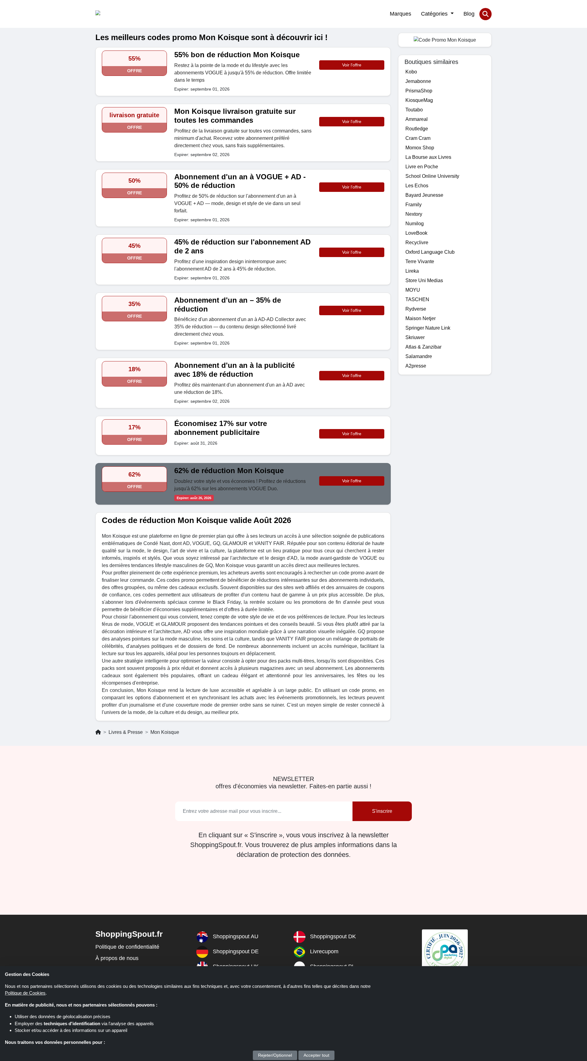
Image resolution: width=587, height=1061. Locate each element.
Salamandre (418, 356)
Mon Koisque (164, 732)
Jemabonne (418, 81)
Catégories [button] (435, 14)
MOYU (412, 290)
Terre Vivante (419, 261)
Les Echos (416, 185)
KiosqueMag (419, 100)
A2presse (415, 365)
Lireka (412, 271)
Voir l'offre (351, 64)
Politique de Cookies (25, 993)
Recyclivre (416, 242)
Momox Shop (419, 147)
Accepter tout (316, 1055)
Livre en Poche (421, 166)
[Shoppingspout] (114, 14)
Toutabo (414, 109)
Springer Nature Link (427, 328)
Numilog (414, 223)
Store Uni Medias (424, 280)
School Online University (432, 176)
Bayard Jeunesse (424, 195)
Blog (468, 14)
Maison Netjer (420, 318)
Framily (413, 204)
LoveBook (416, 233)
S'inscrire (382, 811)
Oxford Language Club (430, 252)
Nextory (413, 214)
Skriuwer (415, 337)
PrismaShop (418, 90)
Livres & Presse (126, 732)
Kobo (411, 71)
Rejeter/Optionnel (275, 1055)
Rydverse (415, 309)
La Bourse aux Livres (428, 157)
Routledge (416, 128)
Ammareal (416, 119)
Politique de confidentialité (127, 947)
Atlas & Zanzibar (423, 346)
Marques (400, 14)
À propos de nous (116, 958)
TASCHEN (417, 299)
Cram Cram (417, 138)
